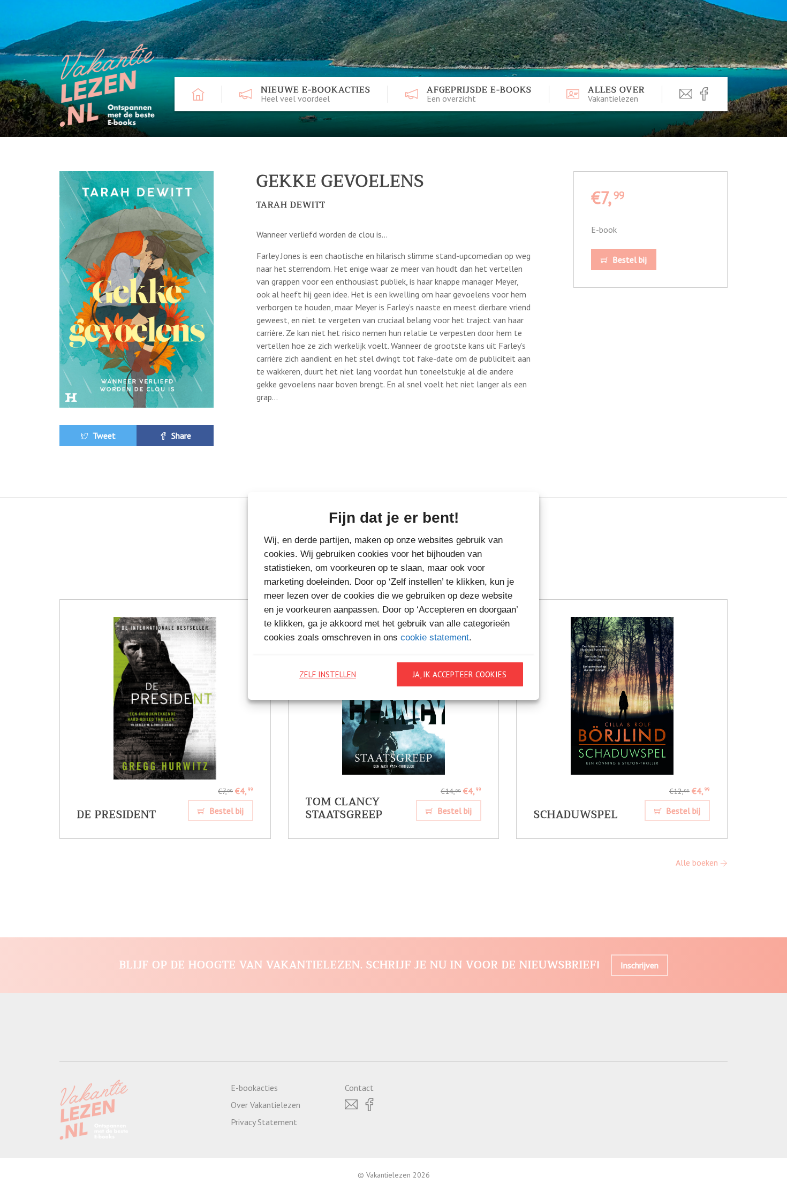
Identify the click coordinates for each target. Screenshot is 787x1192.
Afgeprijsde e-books (479, 94)
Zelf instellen (327, 674)
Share (180, 435)
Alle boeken (698, 862)
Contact (359, 1087)
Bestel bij (628, 259)
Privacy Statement (264, 1122)
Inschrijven (639, 965)
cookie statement (434, 637)
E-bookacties (254, 1087)
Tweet (103, 435)
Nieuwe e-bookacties (315, 94)
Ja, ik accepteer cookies (459, 674)
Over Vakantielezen (265, 1104)
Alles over (616, 94)
